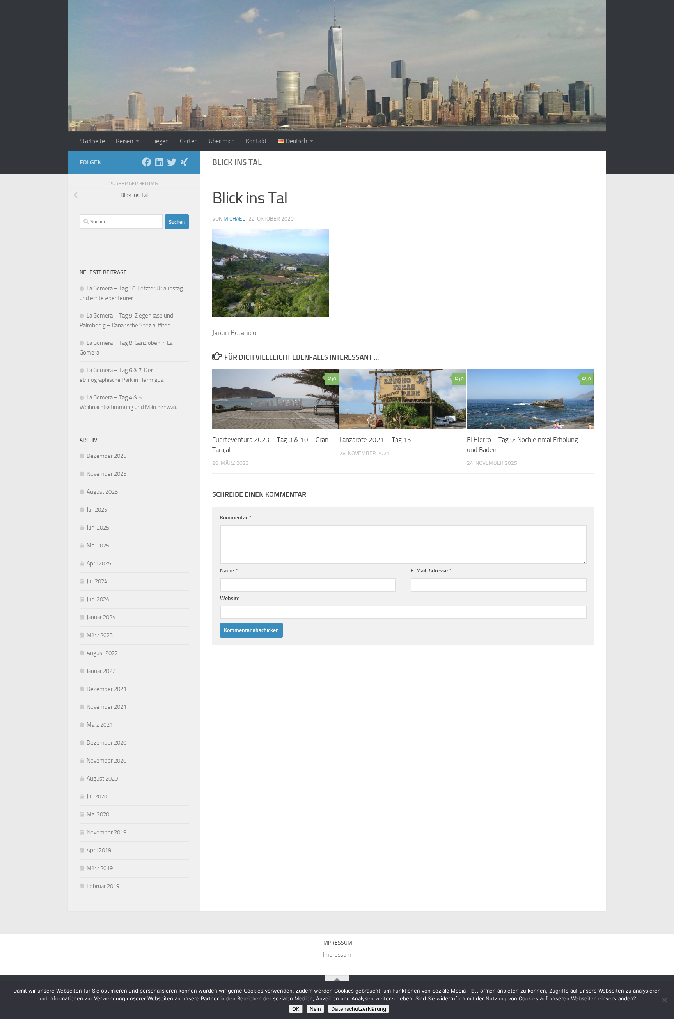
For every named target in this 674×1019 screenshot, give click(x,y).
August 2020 (102, 778)
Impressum (337, 954)
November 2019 (106, 832)
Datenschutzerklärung (358, 1009)
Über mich (222, 141)
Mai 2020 (98, 814)
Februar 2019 (103, 886)
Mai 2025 (98, 545)
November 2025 (106, 473)
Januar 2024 (101, 617)
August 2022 (102, 653)
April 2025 (99, 563)
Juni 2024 (98, 599)
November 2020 (106, 760)
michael (234, 218)
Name (229, 570)
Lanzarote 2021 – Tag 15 (375, 439)
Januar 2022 (101, 671)
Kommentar (235, 517)
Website (229, 598)
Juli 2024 (97, 581)
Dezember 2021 (106, 688)
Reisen (124, 141)
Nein (315, 1009)
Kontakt (256, 141)
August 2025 (102, 491)
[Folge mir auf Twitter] (171, 162)
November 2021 (106, 706)
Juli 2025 (97, 509)
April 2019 (99, 850)
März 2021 (100, 724)
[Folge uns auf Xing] (184, 162)
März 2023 (100, 635)
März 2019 (100, 868)
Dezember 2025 (106, 455)
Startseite (92, 141)
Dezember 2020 (106, 742)
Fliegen (159, 141)
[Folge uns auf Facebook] (146, 162)
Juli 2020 (97, 796)
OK (296, 1009)
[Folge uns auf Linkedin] (159, 162)
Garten (189, 141)
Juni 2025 (98, 527)
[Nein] (664, 1000)
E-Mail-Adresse (431, 570)
